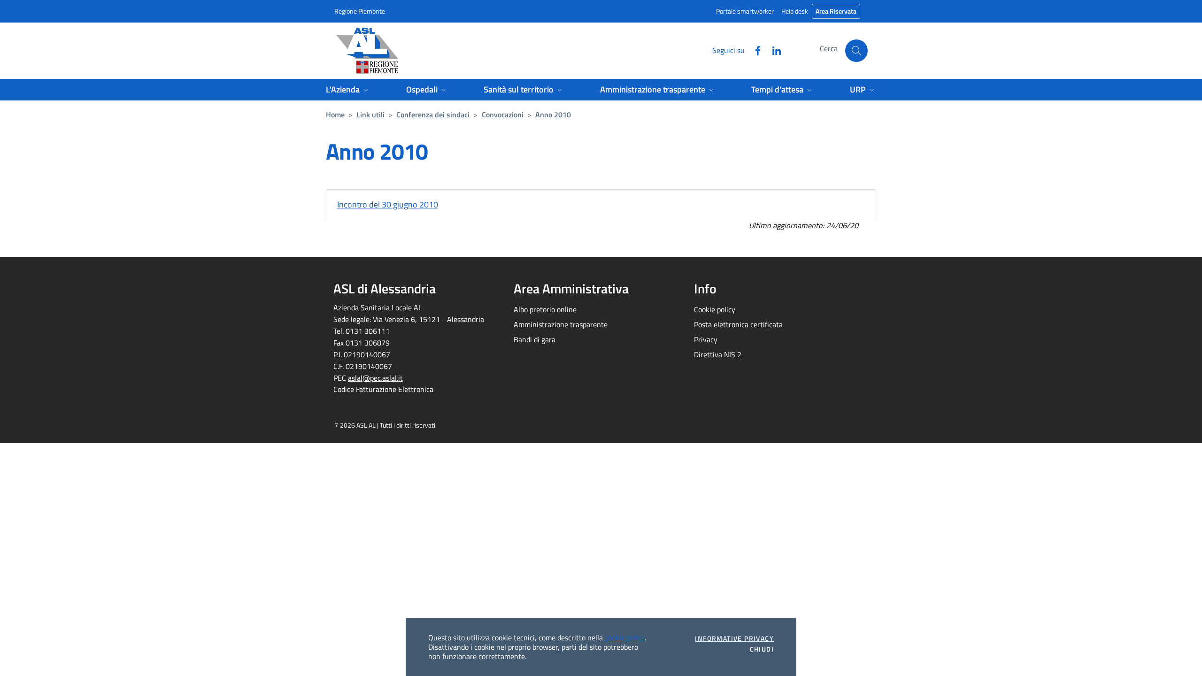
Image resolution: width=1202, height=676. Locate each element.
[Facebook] (754, 49)
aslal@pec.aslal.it (375, 378)
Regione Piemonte (359, 11)
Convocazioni (503, 114)
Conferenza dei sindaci (433, 114)
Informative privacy (734, 638)
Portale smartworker (745, 11)
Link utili (370, 114)
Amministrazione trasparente (561, 324)
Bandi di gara (534, 339)
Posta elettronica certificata (738, 324)
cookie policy (625, 637)
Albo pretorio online (545, 309)
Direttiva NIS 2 (717, 354)
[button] (856, 50)
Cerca (829, 48)
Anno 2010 (553, 114)
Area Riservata (836, 11)
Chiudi (762, 649)
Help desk (794, 11)
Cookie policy (714, 309)
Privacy (705, 339)
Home (335, 114)
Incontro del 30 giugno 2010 (387, 204)
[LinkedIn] (772, 49)
